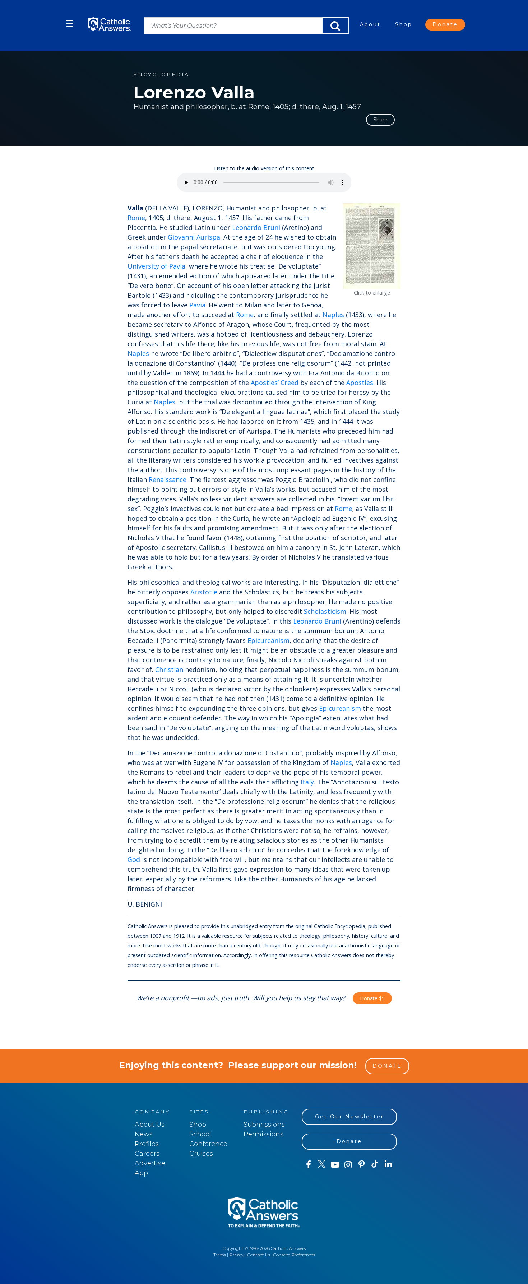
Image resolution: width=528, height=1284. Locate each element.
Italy (307, 782)
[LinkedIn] (388, 1164)
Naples (333, 314)
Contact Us (258, 1254)
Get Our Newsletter (349, 1116)
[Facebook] (308, 1164)
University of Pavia (156, 266)
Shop (403, 24)
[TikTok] (374, 1164)
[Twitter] (321, 1164)
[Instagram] (348, 1164)
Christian (169, 669)
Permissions (263, 1134)
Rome (136, 217)
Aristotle (203, 592)
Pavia (197, 305)
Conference (208, 1144)
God (134, 859)
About (370, 24)
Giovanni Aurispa (194, 237)
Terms (219, 1254)
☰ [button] (70, 23)
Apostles (359, 382)
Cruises (201, 1154)
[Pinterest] (361, 1164)
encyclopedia (161, 74)
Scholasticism (325, 611)
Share (380, 119)
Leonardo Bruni (256, 227)
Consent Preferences (294, 1254)
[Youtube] (335, 1164)
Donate (445, 24)
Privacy (236, 1254)
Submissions (264, 1124)
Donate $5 (372, 998)
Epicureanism (268, 640)
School (200, 1134)
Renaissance (167, 479)
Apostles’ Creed (274, 382)
